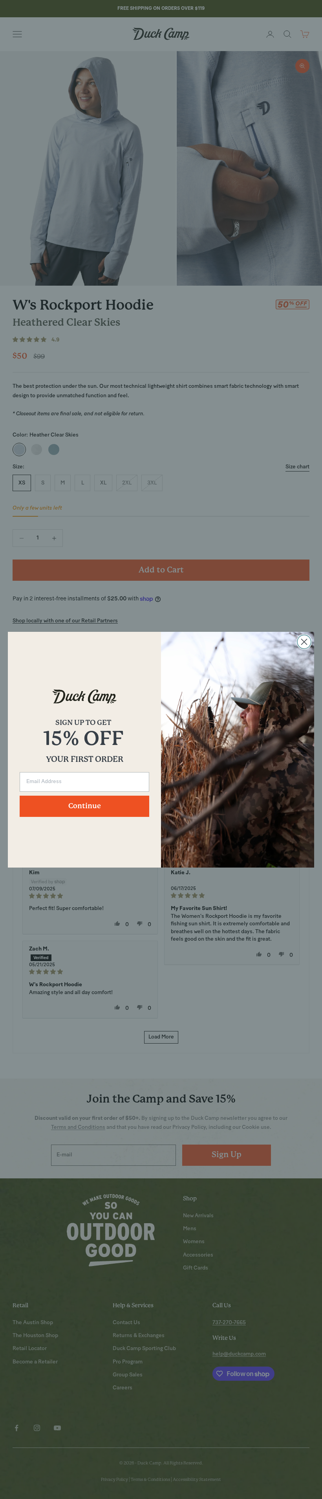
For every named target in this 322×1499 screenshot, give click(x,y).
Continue (84, 806)
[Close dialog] (304, 642)
